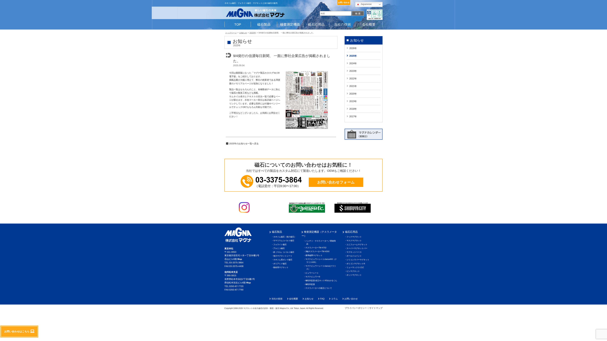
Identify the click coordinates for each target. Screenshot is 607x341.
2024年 (353, 63)
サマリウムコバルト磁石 (284, 240)
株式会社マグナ (238, 234)
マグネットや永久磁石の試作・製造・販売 (261, 308)
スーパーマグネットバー (357, 248)
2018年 (353, 109)
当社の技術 (342, 24)
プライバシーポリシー (356, 308)
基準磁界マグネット (314, 255)
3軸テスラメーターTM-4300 (317, 251)
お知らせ (357, 40)
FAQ (322, 298)
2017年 (353, 116)
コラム (334, 298)
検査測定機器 (290, 24)
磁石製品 (263, 24)
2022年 (353, 78)
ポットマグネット (354, 275)
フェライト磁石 (280, 244)
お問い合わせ (343, 2)
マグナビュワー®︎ (313, 277)
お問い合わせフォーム (336, 182)
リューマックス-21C (355, 267)
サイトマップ (376, 308)
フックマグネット (354, 237)
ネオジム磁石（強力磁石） (285, 237)
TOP (237, 24)
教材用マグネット (281, 267)
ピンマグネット (353, 271)
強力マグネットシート (283, 256)
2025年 (353, 55)
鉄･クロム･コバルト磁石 (284, 252)
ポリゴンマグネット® (356, 264)
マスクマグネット (354, 240)
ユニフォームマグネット (357, 244)
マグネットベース (354, 252)
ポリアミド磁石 (280, 264)
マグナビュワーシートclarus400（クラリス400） (321, 260)
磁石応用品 (316, 24)
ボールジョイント (354, 256)
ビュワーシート (312, 273)
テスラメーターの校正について (319, 288)
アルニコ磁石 (279, 248)
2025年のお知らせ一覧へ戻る (244, 143)
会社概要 (368, 24)
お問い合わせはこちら (17, 331)
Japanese (366, 4)
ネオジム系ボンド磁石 (283, 260)
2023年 (353, 71)
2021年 (353, 86)
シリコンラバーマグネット (358, 260)
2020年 (353, 93)
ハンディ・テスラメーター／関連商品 (321, 242)
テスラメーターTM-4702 (316, 248)
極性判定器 (310, 284)
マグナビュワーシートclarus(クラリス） (321, 267)
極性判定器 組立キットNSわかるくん (321, 280)
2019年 (353, 101)
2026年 (353, 48)
